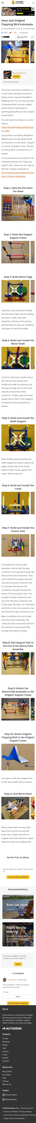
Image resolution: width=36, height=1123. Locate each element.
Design (5, 1045)
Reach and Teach (12, 82)
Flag (6, 992)
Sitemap (5, 1081)
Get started (6, 1075)
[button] (2, 3)
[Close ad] (33, 9)
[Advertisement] (18, 11)
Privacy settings (26, 1111)
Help (4, 1078)
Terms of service (27, 1108)
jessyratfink (12, 980)
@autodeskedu (11, 1099)
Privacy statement (11, 1111)
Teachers (5, 1061)
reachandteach (9, 29)
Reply (18, 996)
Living (19, 29)
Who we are (6, 1084)
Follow (16, 76)
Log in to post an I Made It (18, 877)
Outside (5, 1058)
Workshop (6, 1042)
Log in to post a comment (18, 1003)
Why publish (7, 1071)
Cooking (5, 1051)
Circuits (5, 1038)
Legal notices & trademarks (14, 1118)
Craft (4, 1048)
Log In (18, 964)
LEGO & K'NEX (29, 29)
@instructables (11, 1095)
